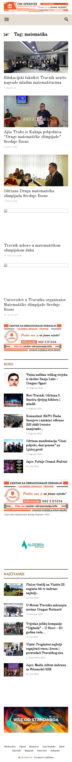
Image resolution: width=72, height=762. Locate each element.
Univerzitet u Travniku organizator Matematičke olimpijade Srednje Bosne (35, 305)
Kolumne (55, 750)
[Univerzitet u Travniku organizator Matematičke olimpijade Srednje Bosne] (36, 279)
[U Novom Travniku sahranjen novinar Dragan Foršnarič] (13, 610)
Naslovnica (10, 746)
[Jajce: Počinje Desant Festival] (13, 466)
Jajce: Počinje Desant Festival (46, 461)
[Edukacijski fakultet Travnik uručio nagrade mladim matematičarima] (36, 57)
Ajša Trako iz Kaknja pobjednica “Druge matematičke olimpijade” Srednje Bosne (32, 137)
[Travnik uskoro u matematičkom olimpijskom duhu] (36, 225)
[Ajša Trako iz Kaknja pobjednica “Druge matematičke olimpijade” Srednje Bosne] (36, 111)
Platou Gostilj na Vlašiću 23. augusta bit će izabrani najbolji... (45, 589)
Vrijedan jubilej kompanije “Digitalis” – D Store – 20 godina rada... (44, 628)
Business (34, 746)
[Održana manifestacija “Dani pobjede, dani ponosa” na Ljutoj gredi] (13, 445)
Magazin (29, 750)
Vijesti (22, 746)
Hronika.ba (26, 757)
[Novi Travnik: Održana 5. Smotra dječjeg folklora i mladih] (13, 400)
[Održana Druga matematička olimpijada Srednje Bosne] (36, 170)
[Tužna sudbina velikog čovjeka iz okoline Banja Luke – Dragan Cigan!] (13, 379)
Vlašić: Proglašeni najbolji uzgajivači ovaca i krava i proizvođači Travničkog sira (44, 649)
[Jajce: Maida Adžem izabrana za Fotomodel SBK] (13, 669)
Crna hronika (48, 746)
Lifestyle (16, 750)
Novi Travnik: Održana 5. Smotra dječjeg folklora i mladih (43, 400)
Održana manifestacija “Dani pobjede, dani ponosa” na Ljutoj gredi (46, 445)
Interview (42, 750)
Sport (62, 746)
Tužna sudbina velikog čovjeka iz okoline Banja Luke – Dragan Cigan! (47, 379)
